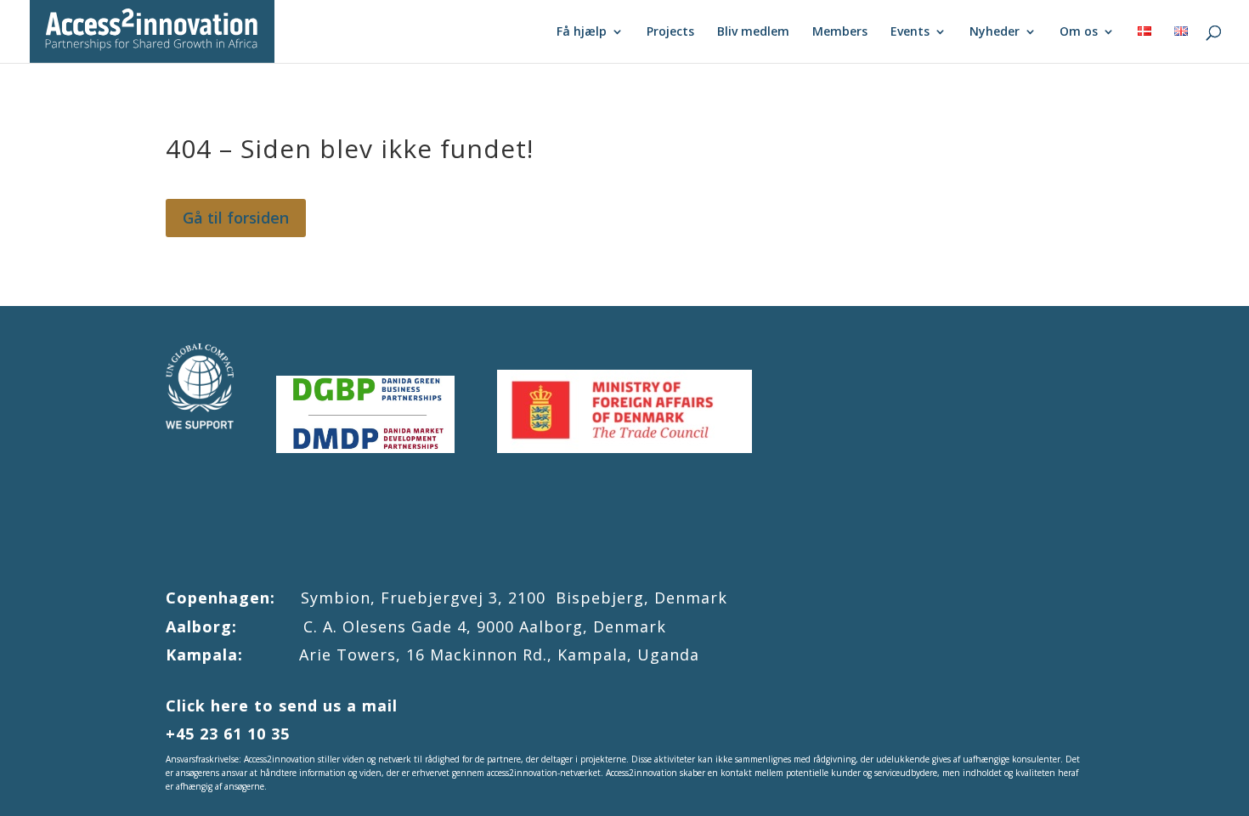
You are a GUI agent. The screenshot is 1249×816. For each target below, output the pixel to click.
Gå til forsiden (236, 217)
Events (910, 32)
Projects (670, 32)
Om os (1079, 32)
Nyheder (994, 32)
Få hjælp (582, 32)
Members (840, 32)
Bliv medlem (753, 32)
